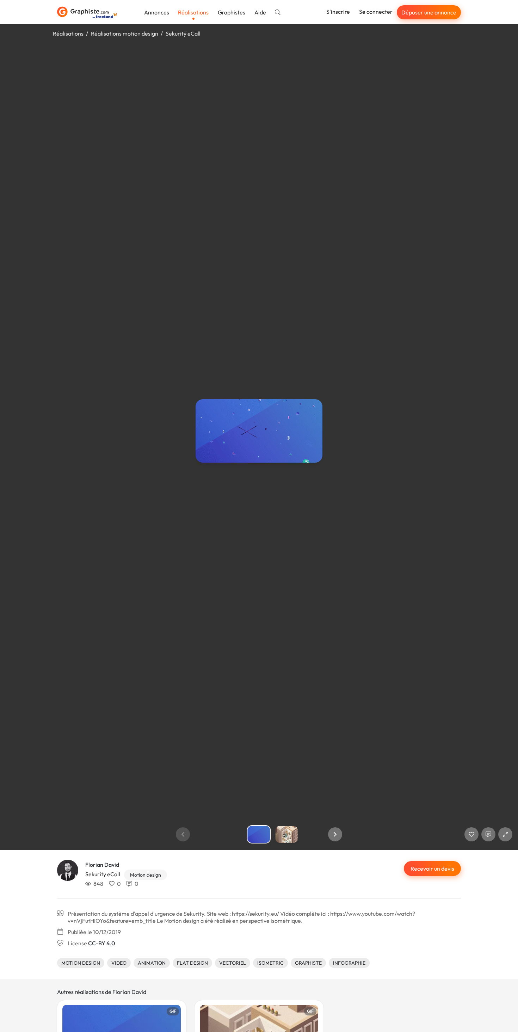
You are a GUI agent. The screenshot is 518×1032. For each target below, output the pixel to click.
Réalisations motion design (124, 33)
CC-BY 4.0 (101, 943)
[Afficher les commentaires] (488, 834)
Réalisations (193, 12)
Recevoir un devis (432, 868)
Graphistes (231, 12)
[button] (335, 834)
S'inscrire (338, 11)
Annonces (156, 12)
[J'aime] (471, 834)
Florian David (102, 864)
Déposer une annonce (428, 12)
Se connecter (376, 11)
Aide (260, 12)
